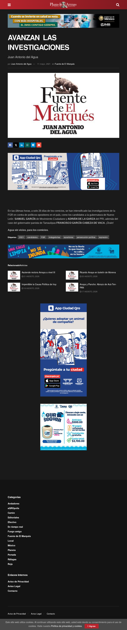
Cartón (11, 512)
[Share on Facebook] (10, 144)
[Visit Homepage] (63, 5)
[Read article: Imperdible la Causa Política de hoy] (14, 287)
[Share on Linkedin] (21, 144)
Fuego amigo (15, 531)
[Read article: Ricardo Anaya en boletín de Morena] (72, 275)
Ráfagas (12, 559)
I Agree (92, 626)
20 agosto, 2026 (89, 276)
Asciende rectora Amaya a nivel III (38, 272)
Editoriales (13, 517)
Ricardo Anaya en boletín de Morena (98, 272)
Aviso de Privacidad (18, 581)
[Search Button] (117, 4)
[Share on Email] (38, 144)
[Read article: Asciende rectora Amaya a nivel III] (14, 275)
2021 (21, 237)
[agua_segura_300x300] (63, 426)
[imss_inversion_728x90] (63, 20)
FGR (43, 237)
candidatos (32, 237)
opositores (68, 237)
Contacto (13, 590)
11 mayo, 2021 (43, 63)
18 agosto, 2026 (31, 288)
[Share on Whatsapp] (27, 144)
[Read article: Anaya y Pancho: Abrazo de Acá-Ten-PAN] (72, 287)
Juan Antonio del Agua (21, 63)
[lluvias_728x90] (63, 251)
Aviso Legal (14, 586)
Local (11, 540)
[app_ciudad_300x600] (63, 349)
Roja (10, 563)
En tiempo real (15, 526)
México (11, 545)
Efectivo (12, 522)
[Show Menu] (9, 4)
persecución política (86, 237)
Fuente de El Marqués (65, 63)
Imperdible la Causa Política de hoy (39, 284)
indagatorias (54, 237)
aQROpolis (13, 508)
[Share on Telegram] (33, 144)
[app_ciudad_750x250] (63, 171)
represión (103, 237)
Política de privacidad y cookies (66, 626)
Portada (12, 554)
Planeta (12, 550)
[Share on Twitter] (15, 144)
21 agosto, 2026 (31, 276)
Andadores (13, 503)
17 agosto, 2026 (89, 291)
